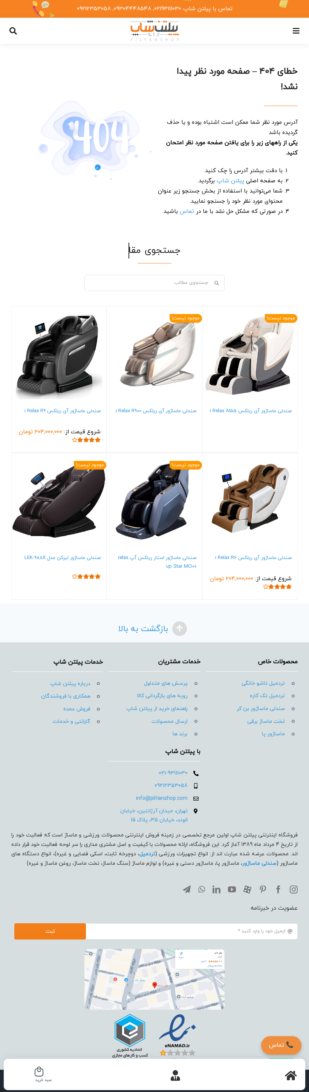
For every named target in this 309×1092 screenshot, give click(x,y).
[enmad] (154, 1013)
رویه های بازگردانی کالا (162, 695)
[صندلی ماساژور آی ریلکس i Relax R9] (59, 353)
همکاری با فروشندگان (65, 696)
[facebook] (278, 889)
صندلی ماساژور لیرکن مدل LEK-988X (62, 557)
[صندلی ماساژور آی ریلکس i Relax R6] (250, 500)
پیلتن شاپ (230, 181)
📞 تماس (281, 1045)
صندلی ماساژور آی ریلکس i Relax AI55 (251, 411)
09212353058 (171, 785)
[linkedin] (216, 889)
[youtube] (232, 889)
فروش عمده (76, 709)
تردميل (147, 854)
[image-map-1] (154, 952)
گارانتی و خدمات (71, 721)
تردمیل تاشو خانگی (263, 683)
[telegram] (187, 889)
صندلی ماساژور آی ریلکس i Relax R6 (253, 557)
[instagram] (294, 889)
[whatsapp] (201, 889)
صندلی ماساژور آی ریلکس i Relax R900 (156, 411)
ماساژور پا (273, 734)
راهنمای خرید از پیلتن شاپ (157, 708)
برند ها (180, 734)
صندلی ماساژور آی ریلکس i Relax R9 (62, 411)
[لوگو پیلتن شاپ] (154, 22)
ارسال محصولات (169, 721)
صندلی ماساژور (259, 863)
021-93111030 (173, 773)
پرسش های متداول (166, 683)
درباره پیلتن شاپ (70, 683)
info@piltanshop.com (162, 798)
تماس (187, 212)
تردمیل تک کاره (267, 695)
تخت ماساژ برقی (266, 721)
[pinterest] (263, 889)
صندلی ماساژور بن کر (261, 708)
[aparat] (247, 889)
